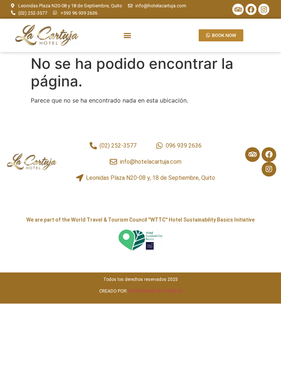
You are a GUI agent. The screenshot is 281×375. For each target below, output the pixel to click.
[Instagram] (263, 9)
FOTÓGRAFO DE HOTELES (155, 291)
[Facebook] (251, 9)
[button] (127, 35)
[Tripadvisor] (237, 9)
